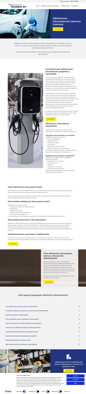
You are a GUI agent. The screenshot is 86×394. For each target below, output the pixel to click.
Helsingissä (68, 43)
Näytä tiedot (67, 391)
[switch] (37, 391)
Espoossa (17, 45)
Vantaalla (23, 45)
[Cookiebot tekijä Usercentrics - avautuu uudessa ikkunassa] (8, 391)
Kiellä (75, 383)
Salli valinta (75, 379)
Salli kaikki (75, 375)
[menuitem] (37, 6)
